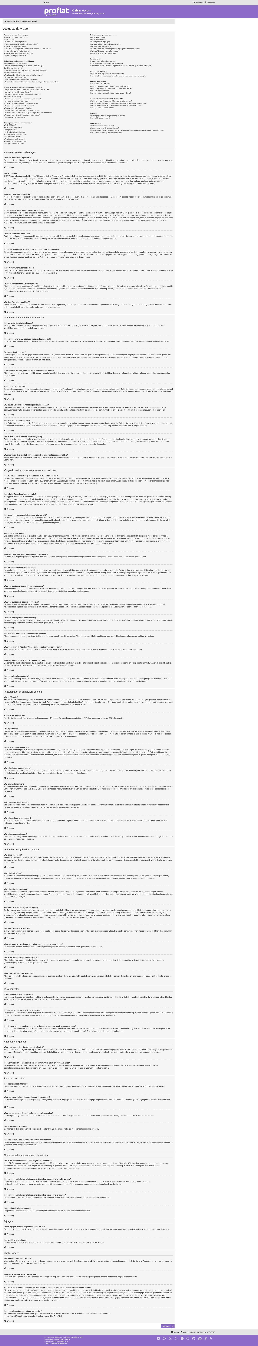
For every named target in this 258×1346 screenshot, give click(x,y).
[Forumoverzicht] (57, 11)
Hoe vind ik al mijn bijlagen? (100, 118)
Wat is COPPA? (9, 39)
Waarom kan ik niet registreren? (15, 42)
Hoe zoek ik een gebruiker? (100, 91)
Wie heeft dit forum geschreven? (102, 126)
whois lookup (166, 1290)
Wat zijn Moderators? (98, 39)
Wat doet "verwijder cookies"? (15, 55)
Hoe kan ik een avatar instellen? (15, 77)
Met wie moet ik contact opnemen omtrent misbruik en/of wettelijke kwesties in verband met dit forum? (127, 130)
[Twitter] (170, 1338)
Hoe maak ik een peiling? (13, 96)
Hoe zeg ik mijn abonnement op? (102, 108)
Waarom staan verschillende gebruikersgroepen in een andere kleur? (115, 49)
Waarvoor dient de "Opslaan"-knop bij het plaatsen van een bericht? (28, 113)
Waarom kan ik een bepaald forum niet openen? (21, 103)
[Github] (193, 1338)
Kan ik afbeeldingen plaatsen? (15, 132)
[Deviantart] (205, 1338)
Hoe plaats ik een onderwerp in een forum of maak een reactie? (27, 90)
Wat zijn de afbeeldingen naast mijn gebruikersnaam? (23, 75)
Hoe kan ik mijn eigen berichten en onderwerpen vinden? (110, 93)
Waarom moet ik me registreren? (16, 37)
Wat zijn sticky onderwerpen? (14, 139)
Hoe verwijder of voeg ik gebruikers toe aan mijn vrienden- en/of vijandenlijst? (118, 76)
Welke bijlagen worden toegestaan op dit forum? (107, 116)
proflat (50, 1341)
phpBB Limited (94, 1261)
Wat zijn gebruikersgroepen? (100, 42)
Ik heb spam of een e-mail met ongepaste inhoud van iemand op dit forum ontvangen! (121, 66)
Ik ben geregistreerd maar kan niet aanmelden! (21, 44)
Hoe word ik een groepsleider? (101, 46)
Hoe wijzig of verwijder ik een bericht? (17, 92)
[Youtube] (158, 1338)
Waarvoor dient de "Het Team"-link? (103, 53)
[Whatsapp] (164, 1338)
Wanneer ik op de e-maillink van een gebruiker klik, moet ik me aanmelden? (31, 82)
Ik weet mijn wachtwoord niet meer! (16, 51)
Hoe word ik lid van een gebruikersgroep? (105, 44)
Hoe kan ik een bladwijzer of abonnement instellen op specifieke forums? (116, 105)
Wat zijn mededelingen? (12, 136)
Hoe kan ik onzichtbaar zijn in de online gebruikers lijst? (24, 66)
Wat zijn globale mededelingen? (15, 134)
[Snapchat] (176, 1338)
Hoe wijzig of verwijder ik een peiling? (17, 101)
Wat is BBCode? (10, 125)
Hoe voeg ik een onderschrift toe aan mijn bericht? (22, 94)
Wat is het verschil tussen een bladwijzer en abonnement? (111, 101)
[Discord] (199, 1338)
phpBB (55, 1337)
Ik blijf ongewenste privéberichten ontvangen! (106, 63)
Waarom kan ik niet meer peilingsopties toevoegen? (22, 99)
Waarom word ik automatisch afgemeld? (18, 53)
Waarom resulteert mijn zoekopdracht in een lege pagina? (111, 88)
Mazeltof (61, 1341)
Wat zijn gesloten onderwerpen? (15, 141)
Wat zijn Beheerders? (98, 37)
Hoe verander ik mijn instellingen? (16, 63)
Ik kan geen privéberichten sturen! (102, 61)
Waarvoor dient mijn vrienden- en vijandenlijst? (107, 74)
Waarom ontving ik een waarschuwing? (18, 108)
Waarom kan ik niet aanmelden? (15, 46)
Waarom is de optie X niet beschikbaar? (104, 128)
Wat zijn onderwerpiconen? (14, 143)
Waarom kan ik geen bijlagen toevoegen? (19, 106)
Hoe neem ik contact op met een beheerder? (106, 133)
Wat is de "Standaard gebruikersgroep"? (104, 51)
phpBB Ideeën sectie (128, 1277)
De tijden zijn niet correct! (13, 68)
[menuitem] (46, 2)
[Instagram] (188, 1338)
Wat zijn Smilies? (10, 130)
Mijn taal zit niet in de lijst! (13, 72)
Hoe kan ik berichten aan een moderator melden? (22, 110)
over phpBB (24, 1264)
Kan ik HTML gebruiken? (13, 127)
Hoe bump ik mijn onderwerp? (15, 117)
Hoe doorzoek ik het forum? (100, 84)
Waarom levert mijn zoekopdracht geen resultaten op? (109, 86)
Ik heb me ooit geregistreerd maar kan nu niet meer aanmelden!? (27, 49)
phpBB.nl (67, 1339)
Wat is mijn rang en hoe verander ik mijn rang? (20, 80)
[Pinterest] (182, 1338)
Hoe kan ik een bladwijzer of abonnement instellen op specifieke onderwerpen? (118, 103)
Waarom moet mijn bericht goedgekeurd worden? (22, 115)
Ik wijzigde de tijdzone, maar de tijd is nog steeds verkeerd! (25, 70)
